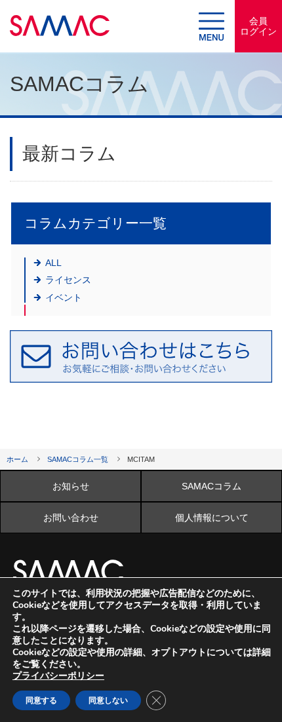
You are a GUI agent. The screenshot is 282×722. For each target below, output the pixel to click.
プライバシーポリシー (58, 676)
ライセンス (68, 280)
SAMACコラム (211, 486)
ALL (53, 262)
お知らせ (70, 486)
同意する (41, 700)
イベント (63, 297)
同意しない (108, 700)
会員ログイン (258, 26)
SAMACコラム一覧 (77, 459)
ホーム (17, 459)
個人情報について (212, 517)
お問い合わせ (70, 517)
